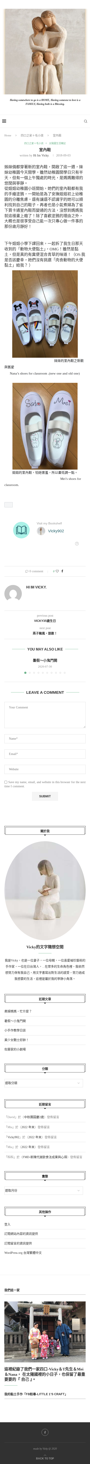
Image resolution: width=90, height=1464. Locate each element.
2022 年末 (28, 1127)
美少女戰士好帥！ (16, 1040)
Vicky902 (13, 1137)
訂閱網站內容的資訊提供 (21, 1233)
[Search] (85, 121)
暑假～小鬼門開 (45, 660)
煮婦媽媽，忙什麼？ (18, 1011)
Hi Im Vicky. (41, 155)
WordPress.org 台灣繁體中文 (23, 1252)
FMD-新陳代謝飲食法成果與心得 (45, 1157)
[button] (8, 504)
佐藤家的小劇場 (15, 1049)
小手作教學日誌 (15, 1030)
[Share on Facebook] (62, 571)
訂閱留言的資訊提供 (18, 1243)
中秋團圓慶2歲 (34, 1117)
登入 (7, 1224)
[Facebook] (45, 1432)
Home (7, 135)
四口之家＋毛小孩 (32, 135)
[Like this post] (57, 571)
